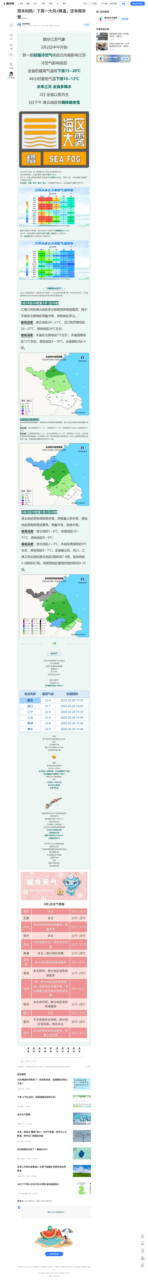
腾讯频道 (83, 1267)
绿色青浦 (20, 1106)
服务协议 (37, 1267)
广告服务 (56, 1267)
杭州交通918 (21, 1159)
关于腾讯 (20, 1267)
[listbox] (54, 1133)
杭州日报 (20, 1141)
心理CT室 (20, 1089)
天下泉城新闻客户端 (24, 1193)
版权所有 (56, 1276)
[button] (125, 19)
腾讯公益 (70, 1267)
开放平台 (50, 1267)
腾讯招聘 (63, 1267)
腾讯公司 (51, 1276)
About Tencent (28, 1267)
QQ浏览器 (77, 1267)
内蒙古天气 (21, 1124)
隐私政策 (43, 1267)
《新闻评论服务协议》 (46, 1201)
